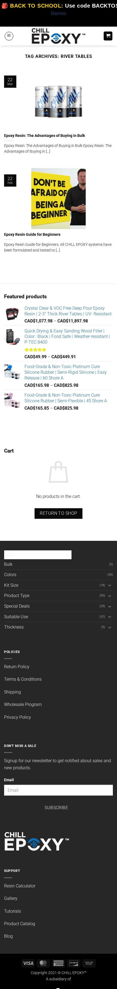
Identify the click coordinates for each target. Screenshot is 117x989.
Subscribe (56, 807)
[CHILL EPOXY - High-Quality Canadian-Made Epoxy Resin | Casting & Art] (58, 36)
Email (9, 780)
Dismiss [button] (58, 13)
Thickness (14, 627)
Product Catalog (19, 923)
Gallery (10, 898)
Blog (8, 936)
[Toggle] (109, 585)
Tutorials (12, 911)
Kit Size (11, 585)
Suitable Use (16, 616)
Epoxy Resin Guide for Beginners (32, 234)
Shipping (12, 692)
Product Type (16, 595)
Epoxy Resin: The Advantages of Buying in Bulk (44, 135)
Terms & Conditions (23, 679)
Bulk (8, 564)
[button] (9, 36)
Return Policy (16, 666)
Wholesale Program (23, 704)
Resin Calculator (19, 885)
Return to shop (58, 513)
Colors (10, 574)
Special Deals (17, 606)
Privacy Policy (17, 717)
